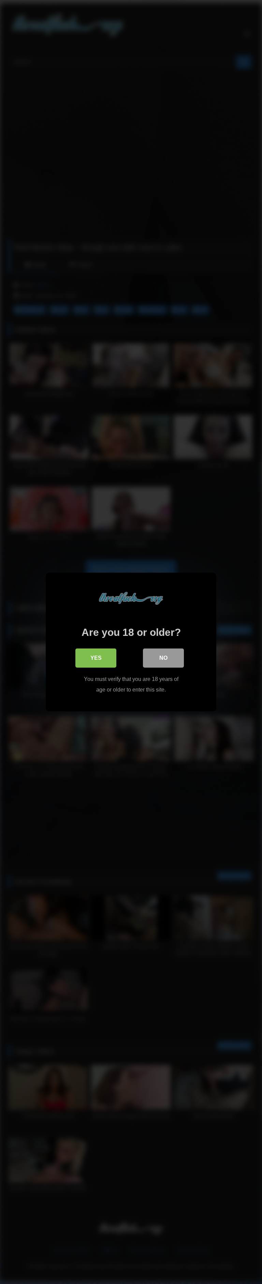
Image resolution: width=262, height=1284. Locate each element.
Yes (96, 658)
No (163, 658)
